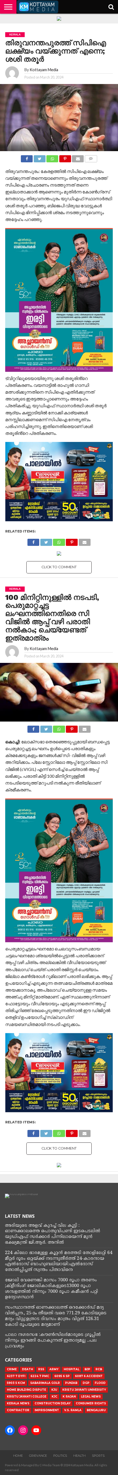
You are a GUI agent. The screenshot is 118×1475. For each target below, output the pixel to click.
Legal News (91, 1396)
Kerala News (18, 1403)
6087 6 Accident (89, 1376)
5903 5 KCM (16, 1383)
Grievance (38, 1456)
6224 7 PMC (39, 1376)
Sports (98, 1456)
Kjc (54, 1396)
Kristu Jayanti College (26, 1396)
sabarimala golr (45, 1383)
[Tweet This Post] (39, 157)
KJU (54, 1390)
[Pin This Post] (65, 157)
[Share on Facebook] (27, 157)
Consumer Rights (91, 1403)
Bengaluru (96, 1410)
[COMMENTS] (91, 157)
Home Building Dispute (26, 1390)
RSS (41, 1369)
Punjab (71, 1383)
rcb (98, 1369)
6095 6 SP (62, 1376)
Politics (60, 1456)
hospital (71, 1369)
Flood (100, 1383)
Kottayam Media (44, 69)
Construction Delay (53, 1403)
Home (18, 1456)
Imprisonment (47, 1410)
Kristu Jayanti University (84, 1390)
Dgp (86, 1383)
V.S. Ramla (73, 1410)
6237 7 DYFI (16, 1376)
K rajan (69, 1396)
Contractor (18, 1410)
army (53, 1369)
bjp (87, 1369)
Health (79, 1456)
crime (12, 1369)
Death (27, 1369)
